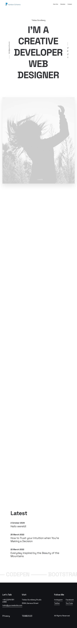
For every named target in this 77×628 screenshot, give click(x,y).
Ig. (68, 51)
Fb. (68, 48)
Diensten (62, 4)
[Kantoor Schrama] (13, 4)
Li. (68, 57)
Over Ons (55, 4)
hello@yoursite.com (9, 48)
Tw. (68, 54)
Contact (70, 4)
